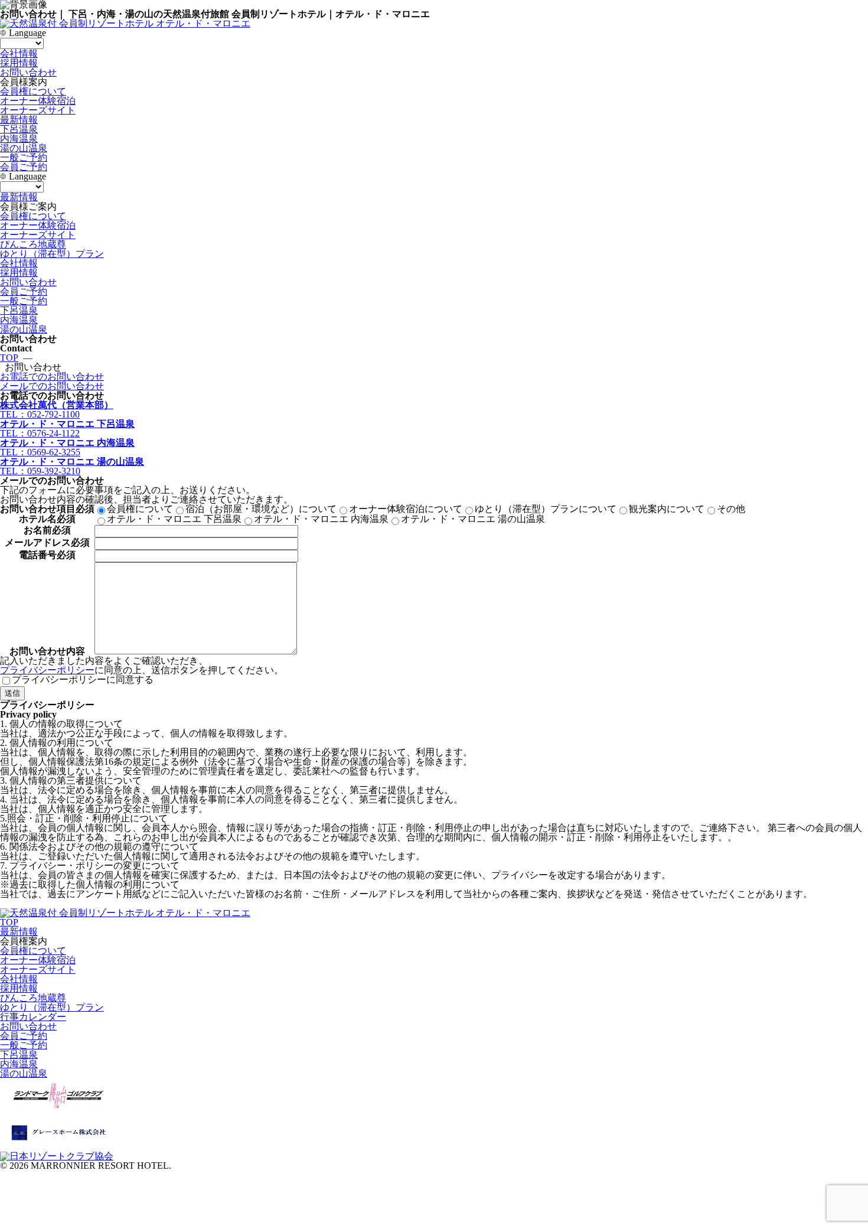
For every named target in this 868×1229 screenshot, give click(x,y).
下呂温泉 (19, 129)
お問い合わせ (28, 72)
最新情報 (19, 120)
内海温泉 (19, 138)
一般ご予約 (23, 157)
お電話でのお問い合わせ (52, 376)
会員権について (33, 216)
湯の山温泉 (23, 148)
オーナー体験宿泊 (38, 225)
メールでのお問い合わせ (52, 386)
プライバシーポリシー (47, 670)
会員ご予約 (23, 167)
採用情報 (19, 63)
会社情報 (19, 53)
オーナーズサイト (38, 235)
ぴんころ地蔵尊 (33, 244)
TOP (9, 358)
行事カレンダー (33, 1017)
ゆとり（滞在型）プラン (52, 254)
